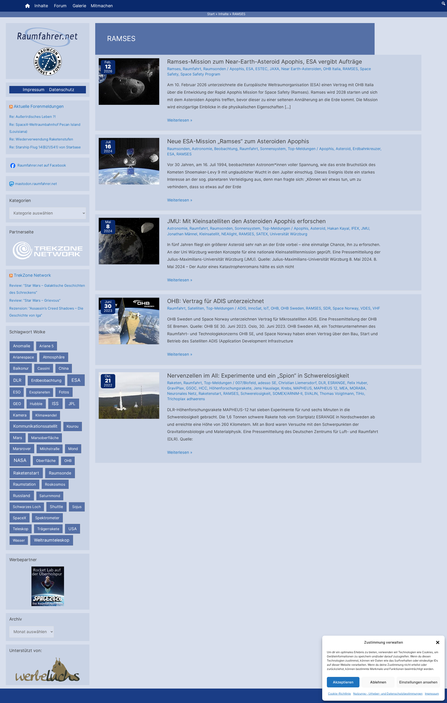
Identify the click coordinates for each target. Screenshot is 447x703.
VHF (376, 308)
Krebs (286, 388)
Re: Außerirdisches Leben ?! (32, 116)
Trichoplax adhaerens (186, 398)
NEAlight (229, 234)
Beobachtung (225, 148)
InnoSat (254, 308)
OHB (68, 460)
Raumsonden (214, 68)
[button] (437, 642)
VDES (365, 308)
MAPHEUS (302, 388)
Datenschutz (61, 89)
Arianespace (23, 357)
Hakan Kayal (338, 228)
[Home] (27, 6)
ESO (16, 392)
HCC (203, 388)
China (64, 368)
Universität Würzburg (288, 234)
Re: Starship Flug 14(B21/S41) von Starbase (45, 147)
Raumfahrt (192, 68)
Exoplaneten (39, 392)
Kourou (72, 426)
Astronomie (202, 148)
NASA (20, 460)
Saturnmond (49, 496)
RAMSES (350, 68)
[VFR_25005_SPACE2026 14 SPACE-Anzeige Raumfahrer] (47, 586)
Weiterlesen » (179, 121)
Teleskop (20, 529)
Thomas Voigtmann (337, 393)
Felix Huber (357, 382)
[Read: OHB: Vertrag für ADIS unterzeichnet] (129, 320)
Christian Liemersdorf (297, 382)
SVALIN (311, 393)
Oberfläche (46, 460)
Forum (60, 5)
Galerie (79, 5)
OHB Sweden (292, 308)
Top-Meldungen (301, 148)
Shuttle (56, 506)
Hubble (36, 404)
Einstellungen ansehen (418, 682)
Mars (17, 437)
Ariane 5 (46, 346)
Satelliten (196, 308)
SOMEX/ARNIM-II (287, 393)
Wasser (19, 540)
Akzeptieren (343, 682)
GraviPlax (175, 388)
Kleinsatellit (209, 234)
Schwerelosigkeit (255, 393)
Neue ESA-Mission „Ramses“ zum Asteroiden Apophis (238, 141)
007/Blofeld (245, 382)
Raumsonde (60, 473)
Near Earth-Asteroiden (301, 68)
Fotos (64, 392)
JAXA (274, 68)
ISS (55, 403)
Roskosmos (55, 484)
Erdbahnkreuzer (366, 148)
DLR (17, 380)
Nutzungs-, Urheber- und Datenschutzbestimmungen (388, 693)
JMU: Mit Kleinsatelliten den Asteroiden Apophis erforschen (246, 221)
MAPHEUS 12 (325, 388)
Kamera (20, 415)
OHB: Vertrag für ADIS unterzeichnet (215, 301)
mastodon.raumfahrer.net (36, 183)
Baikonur (21, 368)
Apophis (237, 68)
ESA (76, 380)
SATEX (262, 234)
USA (72, 528)
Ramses (174, 68)
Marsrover (22, 448)
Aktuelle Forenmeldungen (39, 106)
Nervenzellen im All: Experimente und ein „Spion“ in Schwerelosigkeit (258, 375)
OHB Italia (332, 68)
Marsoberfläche (45, 438)
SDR (327, 308)
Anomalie (21, 346)
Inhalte (41, 5)
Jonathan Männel (182, 234)
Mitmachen (102, 5)
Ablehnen (378, 682)
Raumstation (24, 484)
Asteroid (343, 148)
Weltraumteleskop (51, 540)
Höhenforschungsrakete (230, 388)
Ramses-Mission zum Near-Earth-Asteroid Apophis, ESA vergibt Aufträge (264, 61)
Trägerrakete (48, 529)
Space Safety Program (200, 74)
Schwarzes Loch (27, 507)
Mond (73, 449)
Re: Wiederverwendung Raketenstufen (41, 139)
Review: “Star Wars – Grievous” (35, 300)
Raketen (174, 382)
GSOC (191, 388)
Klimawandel (46, 415)
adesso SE (267, 382)
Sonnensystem (273, 148)
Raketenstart (26, 473)
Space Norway (345, 308)
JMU (365, 228)
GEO (17, 403)
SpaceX (19, 517)
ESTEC (261, 68)
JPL (71, 403)
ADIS (241, 308)
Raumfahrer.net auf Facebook (41, 165)
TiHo (360, 393)
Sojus (76, 507)
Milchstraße (50, 449)
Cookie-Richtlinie (339, 693)
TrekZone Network (32, 275)
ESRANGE (336, 382)
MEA (343, 388)
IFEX (355, 228)
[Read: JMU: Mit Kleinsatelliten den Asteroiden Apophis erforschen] (129, 241)
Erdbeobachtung (46, 380)
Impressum (432, 693)
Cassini (43, 368)
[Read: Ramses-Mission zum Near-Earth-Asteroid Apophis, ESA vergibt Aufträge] (129, 81)
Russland (21, 495)
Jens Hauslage (266, 388)
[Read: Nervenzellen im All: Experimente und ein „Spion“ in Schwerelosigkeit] (129, 395)
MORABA (358, 388)
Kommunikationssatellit (35, 426)
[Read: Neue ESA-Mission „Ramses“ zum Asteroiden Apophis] (129, 161)
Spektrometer (47, 517)
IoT (266, 308)
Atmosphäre (54, 357)
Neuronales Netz (181, 393)
